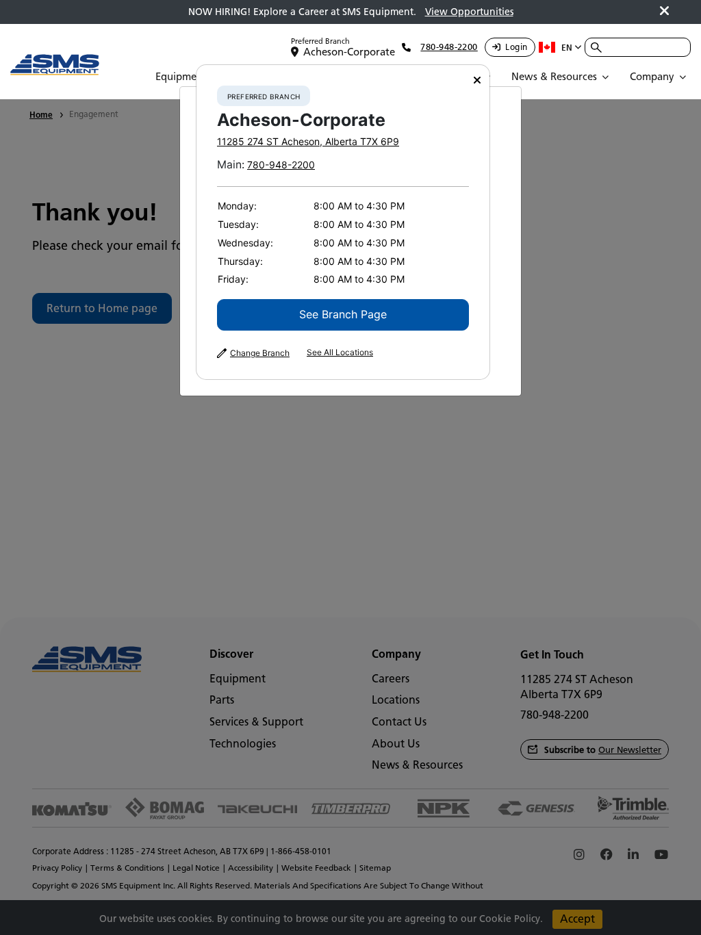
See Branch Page (343, 314)
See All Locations (340, 352)
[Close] (477, 80)
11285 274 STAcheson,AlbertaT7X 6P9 (308, 141)
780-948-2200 (281, 164)
